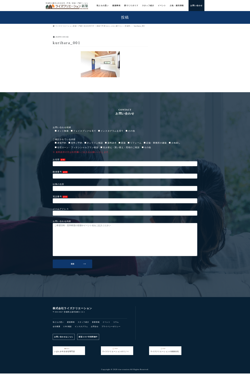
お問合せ (94, 326)
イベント (106, 322)
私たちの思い (58, 322)
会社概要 (56, 326)
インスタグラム (81, 326)
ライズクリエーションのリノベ (115, 351)
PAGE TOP (7, 367)
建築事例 (71, 322)
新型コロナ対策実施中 (88, 337)
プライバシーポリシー (111, 326)
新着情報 (96, 322)
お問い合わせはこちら (63, 337)
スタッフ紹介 (83, 322)
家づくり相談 (125, 375)
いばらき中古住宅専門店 (64, 351)
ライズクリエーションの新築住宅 (164, 351)
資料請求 (76, 375)
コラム (116, 322)
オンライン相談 (174, 375)
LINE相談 (67, 326)
